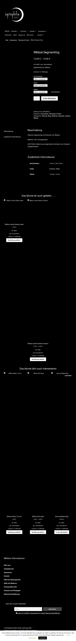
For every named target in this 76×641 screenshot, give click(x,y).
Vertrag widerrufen (10, 587)
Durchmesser (38, 76)
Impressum (8, 572)
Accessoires (41, 31)
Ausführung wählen (14, 240)
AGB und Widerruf (10, 583)
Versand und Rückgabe (12, 590)
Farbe (35, 83)
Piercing (44, 116)
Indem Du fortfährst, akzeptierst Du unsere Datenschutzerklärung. (38, 613)
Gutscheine (8, 35)
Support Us (21, 35)
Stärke (36, 89)
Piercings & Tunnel (23, 40)
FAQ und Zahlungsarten (12, 580)
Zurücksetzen (55, 92)
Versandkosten (47, 64)
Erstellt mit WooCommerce (28, 630)
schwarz (67, 116)
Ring (49, 116)
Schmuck (61, 116)
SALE (15, 35)
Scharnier (55, 116)
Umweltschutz (9, 569)
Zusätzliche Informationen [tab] (12, 137)
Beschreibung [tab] (8, 131)
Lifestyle (32, 31)
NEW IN (7, 31)
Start (7, 40)
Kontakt (6, 576)
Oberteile (14, 31)
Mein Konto (30, 35)
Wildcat (36, 118)
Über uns (7, 565)
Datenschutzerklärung (12, 594)
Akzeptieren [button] (42, 638)
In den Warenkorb (49, 98)
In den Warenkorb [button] (61, 532)
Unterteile (23, 31)
